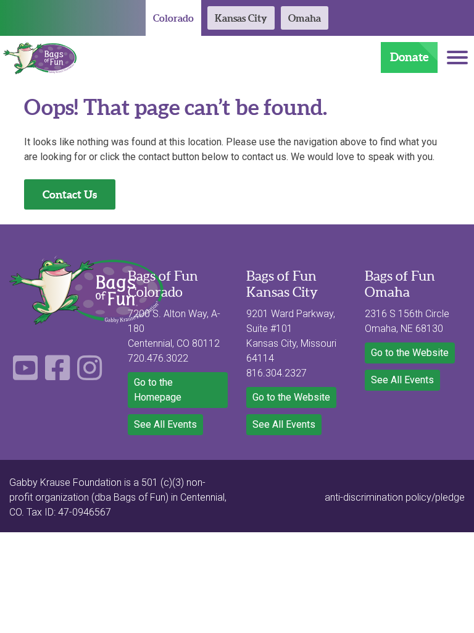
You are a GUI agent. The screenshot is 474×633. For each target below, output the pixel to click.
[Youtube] (25, 375)
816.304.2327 (276, 373)
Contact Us (70, 194)
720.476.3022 (158, 358)
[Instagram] (89, 375)
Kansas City (241, 17)
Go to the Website (291, 397)
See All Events (165, 424)
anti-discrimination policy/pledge (395, 497)
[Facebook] (57, 375)
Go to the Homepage (157, 389)
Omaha (304, 17)
